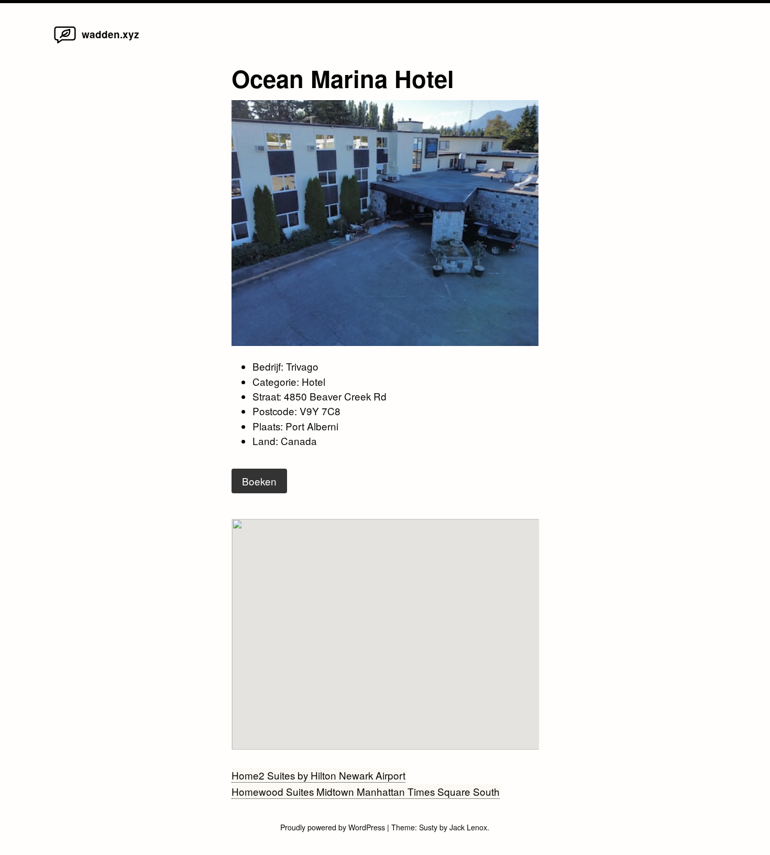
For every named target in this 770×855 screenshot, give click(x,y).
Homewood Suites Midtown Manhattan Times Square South (366, 791)
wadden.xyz (110, 34)
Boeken (259, 481)
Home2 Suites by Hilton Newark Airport (318, 775)
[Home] (64, 42)
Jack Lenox (468, 827)
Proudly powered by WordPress (333, 827)
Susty (428, 827)
